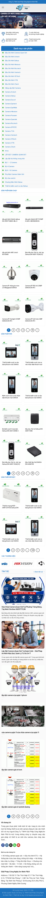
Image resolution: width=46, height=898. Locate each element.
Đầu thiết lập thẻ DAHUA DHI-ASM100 (33, 463)
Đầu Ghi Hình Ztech (12, 84)
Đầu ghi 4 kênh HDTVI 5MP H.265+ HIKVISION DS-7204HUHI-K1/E (34, 220)
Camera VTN (9, 143)
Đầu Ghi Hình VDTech (12, 76)
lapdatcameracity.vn (36, 895)
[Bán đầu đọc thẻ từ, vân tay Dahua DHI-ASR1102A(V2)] (34, 240)
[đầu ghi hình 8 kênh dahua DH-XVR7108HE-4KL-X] (11, 207)
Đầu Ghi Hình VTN (11, 80)
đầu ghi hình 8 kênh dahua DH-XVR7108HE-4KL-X (11, 220)
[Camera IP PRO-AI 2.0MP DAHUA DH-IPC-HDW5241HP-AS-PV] (34, 273)
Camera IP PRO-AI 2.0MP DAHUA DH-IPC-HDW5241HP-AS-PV (33, 286)
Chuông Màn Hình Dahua (13, 182)
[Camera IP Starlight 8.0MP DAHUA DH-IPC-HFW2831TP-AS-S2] (11, 307)
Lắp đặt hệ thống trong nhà (14, 159)
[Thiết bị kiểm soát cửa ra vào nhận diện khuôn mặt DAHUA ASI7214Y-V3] (34, 350)
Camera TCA (9, 131)
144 (32, 550)
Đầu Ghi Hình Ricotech (13, 68)
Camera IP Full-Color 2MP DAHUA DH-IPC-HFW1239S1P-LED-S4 (33, 320)
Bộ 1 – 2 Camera (11, 162)
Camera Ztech (10, 147)
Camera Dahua (10, 96)
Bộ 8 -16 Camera (11, 170)
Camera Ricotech (11, 123)
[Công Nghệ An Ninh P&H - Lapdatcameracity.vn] (23, 7)
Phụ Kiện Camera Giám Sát (14, 174)
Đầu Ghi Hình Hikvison (12, 64)
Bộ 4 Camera (9, 166)
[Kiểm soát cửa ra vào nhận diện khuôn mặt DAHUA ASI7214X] (11, 384)
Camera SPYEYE (11, 127)
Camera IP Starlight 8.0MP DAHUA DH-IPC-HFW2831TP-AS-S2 (11, 320)
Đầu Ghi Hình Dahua (12, 61)
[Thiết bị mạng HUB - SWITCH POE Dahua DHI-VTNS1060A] (11, 493)
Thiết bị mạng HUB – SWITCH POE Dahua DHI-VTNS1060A (10, 507)
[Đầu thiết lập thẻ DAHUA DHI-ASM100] (34, 450)
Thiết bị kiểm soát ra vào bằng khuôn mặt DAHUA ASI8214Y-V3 (33, 396)
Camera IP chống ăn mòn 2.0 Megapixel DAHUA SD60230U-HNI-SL (10, 286)
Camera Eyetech (11, 104)
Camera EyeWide (11, 108)
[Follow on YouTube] (18, 845)
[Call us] (14, 845)
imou (7, 151)
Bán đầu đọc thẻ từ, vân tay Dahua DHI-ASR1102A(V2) (34, 253)
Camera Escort (10, 100)
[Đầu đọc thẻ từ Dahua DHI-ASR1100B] (34, 417)
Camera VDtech (10, 139)
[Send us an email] (11, 845)
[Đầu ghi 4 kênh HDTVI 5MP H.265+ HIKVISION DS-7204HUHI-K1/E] (34, 207)
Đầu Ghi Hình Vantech (12, 72)
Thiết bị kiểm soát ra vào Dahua (16, 186)
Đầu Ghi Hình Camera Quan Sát (16, 53)
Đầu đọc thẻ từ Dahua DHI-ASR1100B (34, 430)
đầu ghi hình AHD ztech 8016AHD (10, 253)
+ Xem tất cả (38, 572)
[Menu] (3, 7)
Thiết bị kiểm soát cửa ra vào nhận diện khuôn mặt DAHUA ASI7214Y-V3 (33, 363)
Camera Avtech (10, 92)
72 (32, 330)
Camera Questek (11, 119)
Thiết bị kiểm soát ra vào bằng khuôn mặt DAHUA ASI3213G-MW (10, 363)
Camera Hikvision (11, 112)
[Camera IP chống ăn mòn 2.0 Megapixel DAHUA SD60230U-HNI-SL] (11, 273)
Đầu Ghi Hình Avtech (12, 57)
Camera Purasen (11, 115)
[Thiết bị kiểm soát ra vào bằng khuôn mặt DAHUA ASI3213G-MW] (11, 350)
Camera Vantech (11, 135)
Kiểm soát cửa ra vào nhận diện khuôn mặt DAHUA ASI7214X (11, 396)
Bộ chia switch (10, 178)
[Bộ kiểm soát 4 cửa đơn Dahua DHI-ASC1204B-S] (11, 417)
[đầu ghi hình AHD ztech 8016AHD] (11, 240)
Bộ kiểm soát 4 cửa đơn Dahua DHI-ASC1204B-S (10, 430)
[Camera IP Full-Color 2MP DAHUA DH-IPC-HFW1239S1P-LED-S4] (34, 307)
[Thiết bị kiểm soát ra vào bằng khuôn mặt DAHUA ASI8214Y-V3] (34, 384)
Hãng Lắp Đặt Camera (13, 88)
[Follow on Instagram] (7, 845)
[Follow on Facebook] (3, 845)
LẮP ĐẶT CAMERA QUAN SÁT (15, 155)
